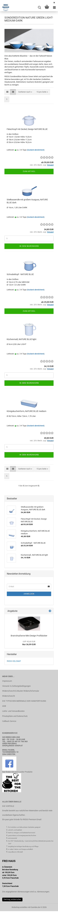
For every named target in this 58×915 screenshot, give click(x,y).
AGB (4, 706)
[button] (7, 92)
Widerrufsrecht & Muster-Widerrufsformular (20, 691)
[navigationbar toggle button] (54, 7)
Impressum (7, 681)
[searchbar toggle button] (39, 7)
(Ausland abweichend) (35, 150)
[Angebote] (50, 611)
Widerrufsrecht (8, 696)
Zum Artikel (29, 171)
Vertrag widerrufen (12, 899)
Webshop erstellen (19, 907)
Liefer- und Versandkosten (13, 711)
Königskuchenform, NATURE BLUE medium (26, 411)
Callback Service (9, 721)
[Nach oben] (49, 910)
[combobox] (25, 92)
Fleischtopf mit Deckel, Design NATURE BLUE (27, 129)
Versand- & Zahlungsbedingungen (16, 686)
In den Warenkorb (29, 246)
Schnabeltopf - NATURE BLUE (20, 274)
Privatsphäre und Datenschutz (15, 716)
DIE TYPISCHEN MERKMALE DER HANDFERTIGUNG (24, 701)
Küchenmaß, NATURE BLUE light (21, 339)
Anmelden (29, 594)
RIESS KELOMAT (14, 661)
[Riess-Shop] (4, 7)
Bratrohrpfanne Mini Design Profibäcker (29, 635)
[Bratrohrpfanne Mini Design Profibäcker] (29, 624)
